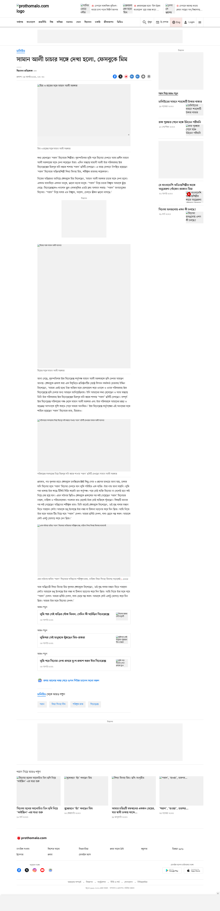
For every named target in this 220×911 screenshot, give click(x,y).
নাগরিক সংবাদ (23, 849)
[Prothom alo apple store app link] (193, 871)
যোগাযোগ (128, 882)
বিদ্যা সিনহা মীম (59, 704)
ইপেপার (20, 854)
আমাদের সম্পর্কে (74, 882)
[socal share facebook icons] (115, 78)
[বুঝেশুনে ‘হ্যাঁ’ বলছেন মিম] (86, 791)
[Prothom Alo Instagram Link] (36, 871)
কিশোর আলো (54, 849)
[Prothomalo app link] (172, 871)
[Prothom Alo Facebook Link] (20, 871)
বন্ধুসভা (144, 849)
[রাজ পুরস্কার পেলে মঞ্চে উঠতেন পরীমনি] (194, 130)
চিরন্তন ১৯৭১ (177, 849)
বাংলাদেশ (31, 22)
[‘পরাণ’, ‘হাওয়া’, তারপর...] (181, 791)
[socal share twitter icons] (121, 78)
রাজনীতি (42, 22)
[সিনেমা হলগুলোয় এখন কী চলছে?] (194, 217)
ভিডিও (120, 22)
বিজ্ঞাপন (89, 882)
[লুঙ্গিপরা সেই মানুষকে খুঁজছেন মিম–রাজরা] (122, 640)
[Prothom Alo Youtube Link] (44, 871)
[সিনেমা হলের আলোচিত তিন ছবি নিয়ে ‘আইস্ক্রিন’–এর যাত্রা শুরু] (39, 791)
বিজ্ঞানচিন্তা (83, 849)
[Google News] (50, 870)
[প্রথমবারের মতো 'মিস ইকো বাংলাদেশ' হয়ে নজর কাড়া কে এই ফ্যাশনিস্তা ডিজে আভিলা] (128, 8)
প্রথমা (50, 854)
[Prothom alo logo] (32, 839)
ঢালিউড (21, 51)
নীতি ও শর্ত (115, 882)
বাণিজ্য (60, 22)
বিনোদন (87, 22)
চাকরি (97, 22)
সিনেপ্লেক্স (94, 704)
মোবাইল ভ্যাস (85, 854)
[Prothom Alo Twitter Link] (28, 871)
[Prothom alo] (37, 8)
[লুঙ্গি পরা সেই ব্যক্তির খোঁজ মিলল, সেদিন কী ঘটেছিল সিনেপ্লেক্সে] (122, 616)
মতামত (69, 22)
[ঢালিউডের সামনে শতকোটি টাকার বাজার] (194, 110)
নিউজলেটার (142, 882)
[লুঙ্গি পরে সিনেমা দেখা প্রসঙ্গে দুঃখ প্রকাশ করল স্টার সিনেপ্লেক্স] (122, 663)
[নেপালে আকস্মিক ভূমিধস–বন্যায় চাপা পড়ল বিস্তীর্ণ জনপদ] (85, 8)
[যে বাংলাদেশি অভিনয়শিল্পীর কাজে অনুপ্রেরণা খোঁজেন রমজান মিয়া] (194, 197)
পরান (42, 704)
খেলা (78, 22)
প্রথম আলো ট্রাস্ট (117, 849)
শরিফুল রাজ (78, 704)
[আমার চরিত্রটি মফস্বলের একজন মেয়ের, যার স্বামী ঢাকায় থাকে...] (134, 791)
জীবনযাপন (108, 22)
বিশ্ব (51, 22)
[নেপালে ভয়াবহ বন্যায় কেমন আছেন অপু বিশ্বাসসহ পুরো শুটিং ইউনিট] (170, 8)
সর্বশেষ (20, 22)
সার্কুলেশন (102, 882)
